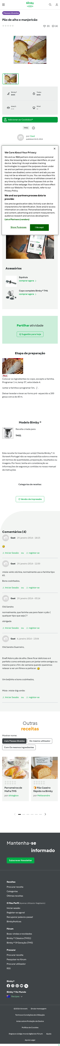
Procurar (11, 950)
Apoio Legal (30, 1040)
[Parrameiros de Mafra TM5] (15, 768)
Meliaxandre (43, 795)
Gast (32, 136)
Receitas (11, 882)
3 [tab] (28, 814)
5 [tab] (36, 814)
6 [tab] (40, 814)
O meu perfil (26, 903)
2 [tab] (23, 814)
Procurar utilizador (16, 964)
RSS (9, 968)
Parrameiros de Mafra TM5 (13, 789)
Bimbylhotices (14, 921)
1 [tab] (19, 814)
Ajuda (48, 1034)
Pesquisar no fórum (16, 959)
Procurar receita (15, 887)
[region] (30, 190)
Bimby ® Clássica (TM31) (19, 938)
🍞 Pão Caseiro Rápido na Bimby (43, 789)
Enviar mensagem (38, 1008)
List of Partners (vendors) (17, 219)
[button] (3, 4)
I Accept (39, 227)
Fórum (10, 928)
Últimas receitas (15, 895)
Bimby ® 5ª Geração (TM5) (20, 942)
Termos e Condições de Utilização (30, 1015)
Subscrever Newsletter (20, 860)
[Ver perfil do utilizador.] (20, 137)
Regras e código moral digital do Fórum (26, 1034)
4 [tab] (32, 814)
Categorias (12, 891)
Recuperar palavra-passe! (20, 917)
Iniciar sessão (13, 908)
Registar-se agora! (16, 912)
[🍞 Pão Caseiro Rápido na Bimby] (44, 768)
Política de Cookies (30, 1027)
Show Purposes (19, 227)
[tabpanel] (30, 787)
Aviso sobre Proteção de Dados (30, 1021)
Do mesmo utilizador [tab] (39, 741)
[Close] (54, 149)
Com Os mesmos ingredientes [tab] (19, 747)
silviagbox (14, 795)
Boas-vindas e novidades (19, 933)
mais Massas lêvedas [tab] (14, 741)
